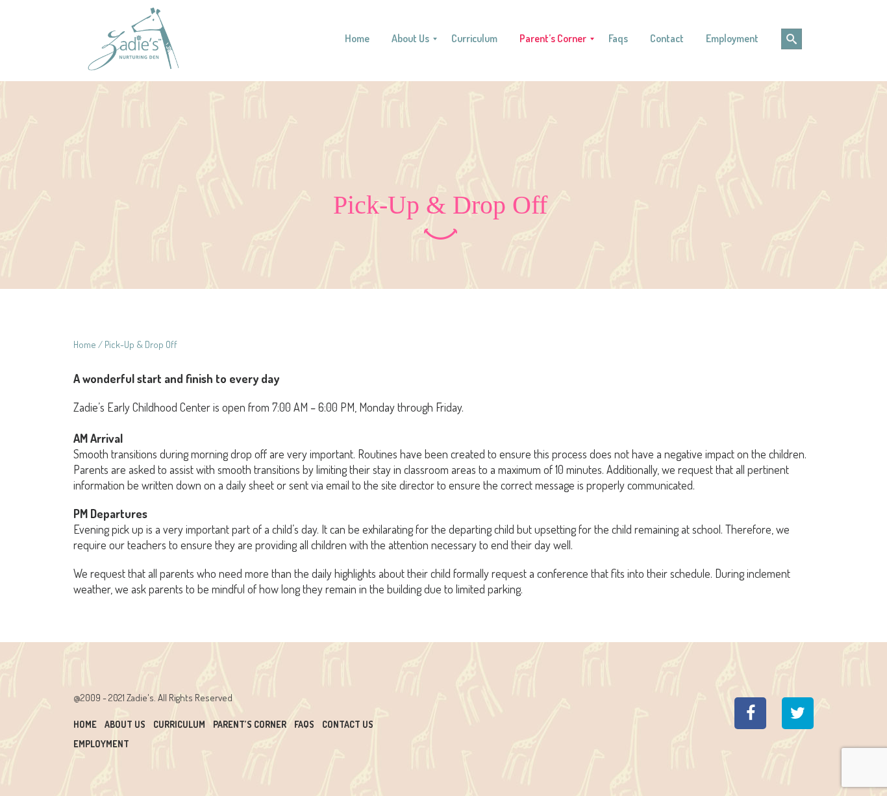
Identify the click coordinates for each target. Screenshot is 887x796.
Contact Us (347, 724)
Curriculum (179, 724)
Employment (101, 743)
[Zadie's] (133, 38)
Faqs (304, 724)
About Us (125, 724)
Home (84, 344)
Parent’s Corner (249, 724)
